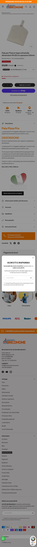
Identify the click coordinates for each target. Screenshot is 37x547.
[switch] (33, 544)
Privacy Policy (12, 283)
